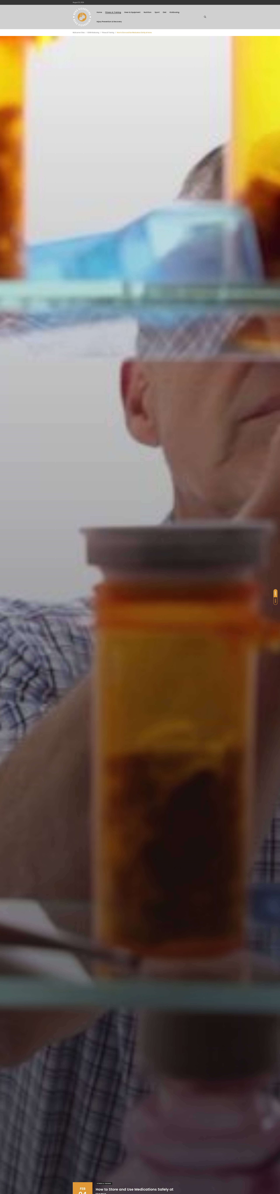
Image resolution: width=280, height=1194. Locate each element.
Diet (164, 12)
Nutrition (147, 12)
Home (99, 12)
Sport (157, 12)
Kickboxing (174, 12)
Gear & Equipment (132, 12)
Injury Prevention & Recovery (109, 21)
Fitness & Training (113, 12)
